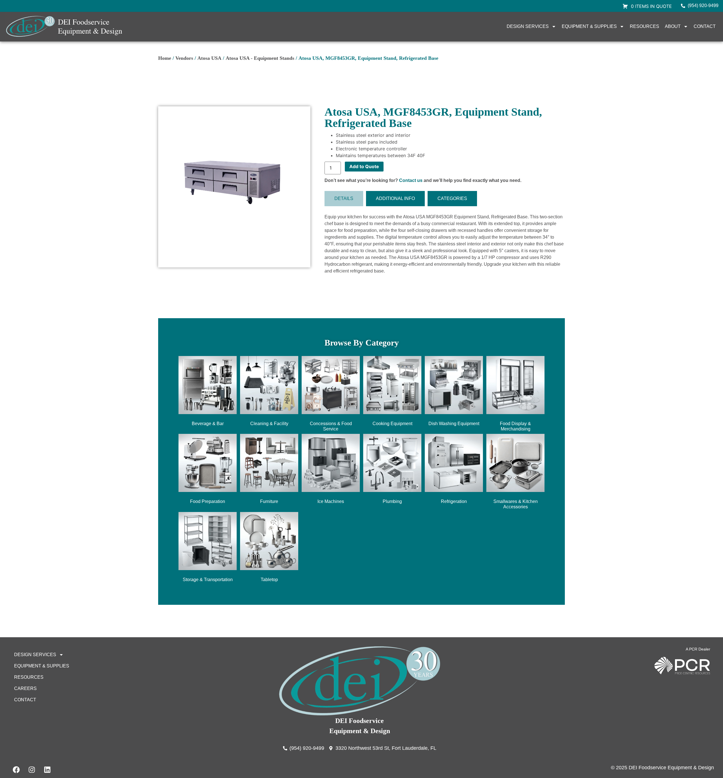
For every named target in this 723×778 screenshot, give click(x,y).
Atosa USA (209, 58)
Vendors (184, 58)
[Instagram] (32, 769)
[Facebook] (16, 769)
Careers (25, 688)
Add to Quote (364, 166)
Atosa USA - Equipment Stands (260, 58)
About (673, 26)
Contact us (411, 180)
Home (164, 58)
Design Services (528, 26)
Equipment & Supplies (589, 26)
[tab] (344, 198)
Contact (705, 26)
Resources (644, 26)
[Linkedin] (47, 769)
